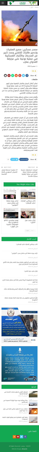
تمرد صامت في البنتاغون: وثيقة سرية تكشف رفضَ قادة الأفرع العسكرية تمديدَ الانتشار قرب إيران (20, 263)
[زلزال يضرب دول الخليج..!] (28, 213)
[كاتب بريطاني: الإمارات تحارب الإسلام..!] (28, 194)
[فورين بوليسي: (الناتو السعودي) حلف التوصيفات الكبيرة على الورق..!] (11, 213)
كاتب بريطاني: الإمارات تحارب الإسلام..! (27, 244)
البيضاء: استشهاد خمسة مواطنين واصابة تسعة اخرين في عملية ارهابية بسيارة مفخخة (29, 173)
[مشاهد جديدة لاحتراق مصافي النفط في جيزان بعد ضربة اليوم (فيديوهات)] (33, 411)
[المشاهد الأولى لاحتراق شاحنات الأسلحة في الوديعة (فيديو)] (33, 394)
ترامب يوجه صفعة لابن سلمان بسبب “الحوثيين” (25, 253)
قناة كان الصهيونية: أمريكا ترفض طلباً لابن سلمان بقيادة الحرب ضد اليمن (20, 281)
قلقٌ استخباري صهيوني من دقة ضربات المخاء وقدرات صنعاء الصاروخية (21, 299)
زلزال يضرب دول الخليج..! (31, 271)
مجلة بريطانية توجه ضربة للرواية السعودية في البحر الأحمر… (15, 401)
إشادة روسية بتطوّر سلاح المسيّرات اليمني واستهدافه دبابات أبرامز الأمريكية (21, 290)
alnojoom (24, 449)
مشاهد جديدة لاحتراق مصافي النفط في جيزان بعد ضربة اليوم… (15, 410)
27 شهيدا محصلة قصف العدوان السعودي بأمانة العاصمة (10, 172)
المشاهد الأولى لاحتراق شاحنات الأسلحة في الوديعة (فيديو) (16, 393)
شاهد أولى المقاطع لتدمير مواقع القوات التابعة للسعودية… (15, 418)
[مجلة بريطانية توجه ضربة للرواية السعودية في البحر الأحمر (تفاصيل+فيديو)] (33, 403)
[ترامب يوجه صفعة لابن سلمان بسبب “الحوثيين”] (11, 194)
